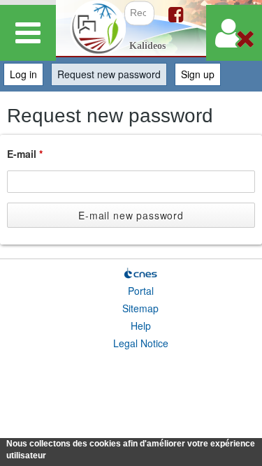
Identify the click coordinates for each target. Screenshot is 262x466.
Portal (141, 291)
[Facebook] (175, 13)
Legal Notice (140, 343)
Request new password (112, 74)
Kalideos (147, 46)
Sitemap (140, 308)
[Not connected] (234, 33)
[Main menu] (28, 33)
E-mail (25, 154)
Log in (23, 74)
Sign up (197, 74)
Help (141, 326)
